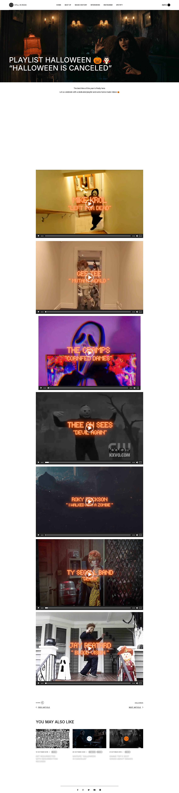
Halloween (139, 702)
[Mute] (137, 236)
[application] (89, 204)
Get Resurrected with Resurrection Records (47, 758)
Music (45, 53)
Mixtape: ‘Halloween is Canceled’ (84, 757)
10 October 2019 (42, 752)
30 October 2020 (79, 752)
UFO (51, 53)
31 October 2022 (16, 53)
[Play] (38, 236)
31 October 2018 (115, 752)
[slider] (88, 235)
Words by (32, 53)
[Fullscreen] (140, 236)
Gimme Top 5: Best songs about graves (121, 757)
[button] (89, 204)
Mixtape (92, 752)
